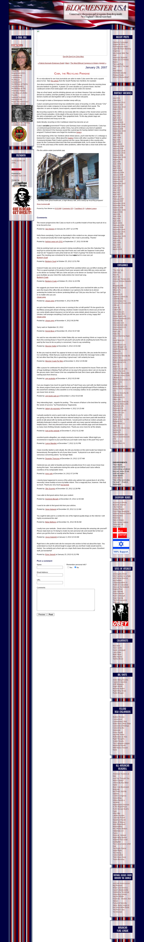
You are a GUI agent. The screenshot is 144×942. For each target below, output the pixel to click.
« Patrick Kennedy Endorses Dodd (51, 63)
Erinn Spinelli (50, 554)
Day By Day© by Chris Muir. (73, 57)
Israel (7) (116, 367)
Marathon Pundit (119, 820)
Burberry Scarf (42, 258)
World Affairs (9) (119, 443)
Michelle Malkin (119, 689)
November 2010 (119, 103)
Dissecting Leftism (120, 894)
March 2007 (117, 197)
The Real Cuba (118, 910)
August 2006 (117, 212)
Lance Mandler (51, 443)
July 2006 (116, 214)
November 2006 (119, 205)
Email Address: (42, 572)
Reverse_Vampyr (119, 835)
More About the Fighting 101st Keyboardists (21, 124)
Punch (115, 833)
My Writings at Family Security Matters (20, 85)
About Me (15, 71)
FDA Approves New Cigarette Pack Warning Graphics (122, 49)
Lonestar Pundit (119, 818)
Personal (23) (118, 408)
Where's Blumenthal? (121, 77)
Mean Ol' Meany (119, 822)
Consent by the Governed (118, 729)
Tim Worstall (117, 912)
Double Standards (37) (121, 319)
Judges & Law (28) (120, 369)
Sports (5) (116, 432)
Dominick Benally (52, 499)
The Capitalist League (121, 743)
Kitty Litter (116, 813)
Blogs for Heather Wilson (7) (119, 289)
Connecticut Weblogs (121, 726)
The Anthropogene (120, 600)
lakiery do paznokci (52, 409)
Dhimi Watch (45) (119, 316)
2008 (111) (117, 272)
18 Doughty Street (120, 574)
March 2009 (117, 144)
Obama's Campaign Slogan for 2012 (120, 43)
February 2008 (118, 173)
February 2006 (118, 225)
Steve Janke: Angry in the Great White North (121, 906)
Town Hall (116, 527)
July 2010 (116, 111)
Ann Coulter (117, 648)
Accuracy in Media (120, 503)
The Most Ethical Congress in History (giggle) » (88, 63)
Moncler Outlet (50, 346)
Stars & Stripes (118, 520)
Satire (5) (116, 426)
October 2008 (118, 155)
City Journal (117, 507)
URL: (39, 580)
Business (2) (117, 294)
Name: (39, 565)
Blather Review (118, 717)
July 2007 (116, 188)
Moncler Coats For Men (54, 361)
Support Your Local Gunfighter (120, 841)
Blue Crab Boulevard (121, 787)
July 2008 (116, 162)
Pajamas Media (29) (120, 404)
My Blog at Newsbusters (17, 81)
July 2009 (116, 135)
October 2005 (118, 234)
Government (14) (119, 345)
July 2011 (116, 98)
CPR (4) (116, 305)
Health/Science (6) (120, 349)
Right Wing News (119, 691)
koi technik (65, 485)
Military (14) (117, 382)
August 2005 (117, 238)
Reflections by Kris (120, 737)
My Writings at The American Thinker (19, 90)
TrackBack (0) (79, 208)
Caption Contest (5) (120, 297)
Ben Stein (116, 646)
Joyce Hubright (51, 537)
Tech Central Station (120, 522)
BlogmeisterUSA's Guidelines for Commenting (18, 75)
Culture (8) (117, 310)
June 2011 (117, 100)
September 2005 (119, 236)
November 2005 (119, 232)
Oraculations (117, 478)
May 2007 (116, 192)
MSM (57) (116, 384)
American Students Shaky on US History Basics (121, 60)
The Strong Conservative (118, 854)
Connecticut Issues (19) (122, 303)
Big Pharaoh (117, 886)
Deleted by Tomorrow (121, 892)
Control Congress (119, 796)
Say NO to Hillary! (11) (121, 428)
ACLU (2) (116, 277)
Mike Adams (117, 657)
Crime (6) (116, 308)
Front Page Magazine (121, 511)
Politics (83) (117, 415)
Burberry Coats (42, 277)
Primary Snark (118, 75)
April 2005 (117, 247)
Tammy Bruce (118, 659)
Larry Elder (117, 652)
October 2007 (118, 181)
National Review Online (122, 513)
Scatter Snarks (118, 741)
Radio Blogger (118, 693)
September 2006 (119, 210)
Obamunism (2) (119, 397)
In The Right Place (120, 807)
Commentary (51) (119, 301)
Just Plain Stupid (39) (121, 373)
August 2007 (117, 186)
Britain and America (120, 888)
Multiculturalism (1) (120, 386)
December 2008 (119, 151)
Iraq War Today (118, 735)
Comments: (41, 588)
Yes (70, 568)
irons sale (49, 474)
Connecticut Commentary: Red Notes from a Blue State (122, 721)
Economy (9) (117, 321)
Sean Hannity (118, 598)
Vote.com (116, 602)
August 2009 (117, 133)
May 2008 (116, 166)
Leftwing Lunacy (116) (121, 375)
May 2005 (116, 245)
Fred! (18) (116, 332)
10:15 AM (58, 208)
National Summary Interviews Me (19, 98)
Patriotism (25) (118, 406)
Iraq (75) (116, 364)
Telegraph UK (118, 524)
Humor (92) (117, 358)
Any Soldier (117, 580)
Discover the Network (121, 587)
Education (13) (118, 323)
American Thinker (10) (121, 279)
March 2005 (117, 249)
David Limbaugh (119, 650)
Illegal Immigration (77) (121, 360)
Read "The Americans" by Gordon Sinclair (20, 103)
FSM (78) (116, 334)
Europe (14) (117, 329)
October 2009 (118, 129)
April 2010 (117, 118)
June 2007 (117, 190)
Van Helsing (50, 229)
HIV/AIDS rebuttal (119, 73)
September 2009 (119, 131)
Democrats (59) (119, 314)
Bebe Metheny (50, 522)
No (78, 568)
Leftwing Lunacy (91, 208)
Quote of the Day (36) (121, 419)
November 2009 (119, 127)
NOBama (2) (117, 395)
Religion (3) (117, 421)
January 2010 (118, 122)
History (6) (117, 351)
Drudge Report (118, 509)
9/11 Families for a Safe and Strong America (122, 577)
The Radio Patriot (119, 848)
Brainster (116, 789)
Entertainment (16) (120, 325)
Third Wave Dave (119, 857)
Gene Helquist (50, 509)
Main (67, 63)
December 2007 (119, 177)
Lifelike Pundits (118, 816)
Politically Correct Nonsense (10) (119, 411)
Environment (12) (119, 327)
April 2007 (117, 195)
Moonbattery (117, 827)
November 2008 (119, 153)
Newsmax (116, 518)
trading (70, 138)
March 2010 (117, 120)
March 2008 (117, 170)
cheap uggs (41, 297)
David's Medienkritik (120, 890)
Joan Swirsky (118, 591)
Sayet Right (117, 851)
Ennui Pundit (118, 732)
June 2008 (117, 164)
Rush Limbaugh (119, 596)
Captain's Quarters (120, 682)
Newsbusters (118, 516)
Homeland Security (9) (121, 356)
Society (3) (117, 430)
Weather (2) (117, 441)
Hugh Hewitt (117, 686)
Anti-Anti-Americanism (121, 883)
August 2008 (117, 160)
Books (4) (116, 292)
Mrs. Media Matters (120, 829)
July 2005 (116, 241)
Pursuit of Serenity (120, 903)
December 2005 (119, 230)
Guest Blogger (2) (119, 347)
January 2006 (118, 227)
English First (117, 589)
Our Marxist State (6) (120, 402)
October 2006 (118, 208)
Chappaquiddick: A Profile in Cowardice (120, 584)
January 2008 (118, 175)
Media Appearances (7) (122, 380)
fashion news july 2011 (54, 242)
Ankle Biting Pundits (120, 680)
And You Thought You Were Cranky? (121, 779)
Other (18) (117, 399)
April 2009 (117, 142)
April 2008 (117, 168)
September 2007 (119, 184)
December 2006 (119, 203)
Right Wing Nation (120, 837)
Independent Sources (121, 805)
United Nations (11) (120, 435)
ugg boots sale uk (52, 396)
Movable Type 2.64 (19, 176)
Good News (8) (118, 340)
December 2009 (119, 124)
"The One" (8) (118, 270)
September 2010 (119, 107)
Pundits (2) (117, 417)
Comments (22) (67, 208)
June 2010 (117, 113)
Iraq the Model (118, 896)
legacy (78, 132)
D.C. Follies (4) (118, 312)
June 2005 (117, 243)
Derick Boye (50, 331)
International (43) (119, 362)
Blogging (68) (118, 286)
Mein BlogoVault (119, 824)
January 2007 (118, 201)
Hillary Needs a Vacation (119, 801)
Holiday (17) (117, 353)
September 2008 (119, 157)
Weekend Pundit (119, 745)
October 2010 (118, 105)
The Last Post (118, 64)
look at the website (52, 431)
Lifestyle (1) (117, 378)
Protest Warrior (118, 594)
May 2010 (116, 116)
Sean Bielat (117, 71)
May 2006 (116, 219)
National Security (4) (120, 393)
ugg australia (50, 378)
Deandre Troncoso (52, 459)
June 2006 (117, 216)
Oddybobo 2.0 (118, 831)
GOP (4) (116, 343)
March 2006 (117, 223)
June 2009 (117, 138)
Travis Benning (118, 859)
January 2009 (118, 149)
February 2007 (118, 199)
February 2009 (118, 146)
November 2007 (119, 179)
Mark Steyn (117, 654)
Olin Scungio (50, 489)
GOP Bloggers (118, 684)
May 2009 (116, 140)
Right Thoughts (118, 739)
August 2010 (117, 109)
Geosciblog (117, 798)
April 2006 (117, 221)
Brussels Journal (119, 505)
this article (55, 81)
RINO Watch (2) (119, 424)
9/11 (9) (116, 275)
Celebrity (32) (118, 299)
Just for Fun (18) (119, 371)
